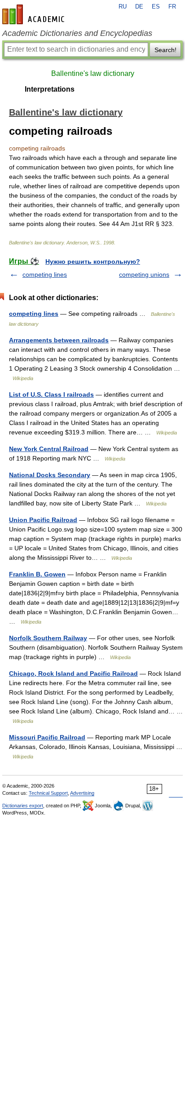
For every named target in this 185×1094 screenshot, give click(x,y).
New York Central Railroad (48, 448)
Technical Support (48, 793)
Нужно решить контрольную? (92, 261)
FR (172, 7)
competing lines (44, 274)
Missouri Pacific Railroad (47, 737)
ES (156, 7)
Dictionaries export (22, 805)
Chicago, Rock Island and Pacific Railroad (73, 673)
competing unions (144, 274)
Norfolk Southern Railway (48, 638)
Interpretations (50, 89)
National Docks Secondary (49, 474)
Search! (165, 49)
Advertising (82, 793)
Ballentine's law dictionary (92, 73)
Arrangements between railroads (59, 340)
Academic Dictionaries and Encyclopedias (77, 33)
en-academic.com (34, 14)
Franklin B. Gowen (37, 574)
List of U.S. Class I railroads (51, 394)
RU (123, 7)
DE (139, 7)
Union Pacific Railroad (43, 519)
